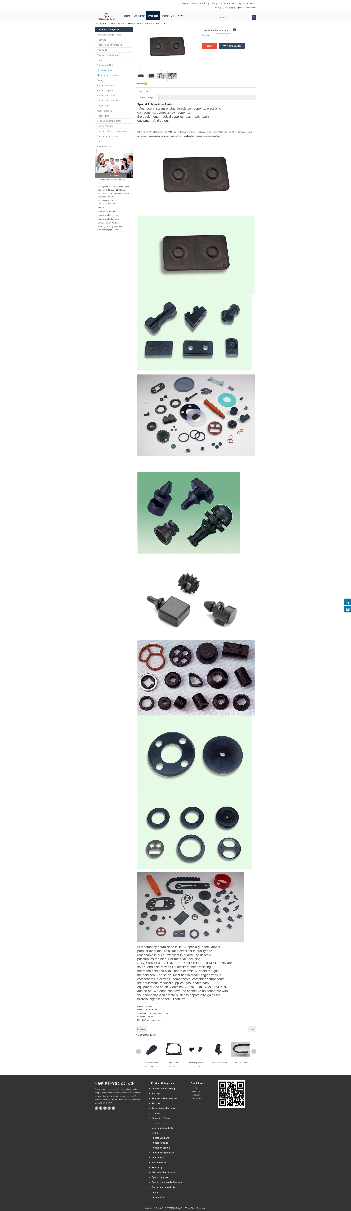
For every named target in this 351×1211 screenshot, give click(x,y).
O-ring (100, 80)
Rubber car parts (105, 90)
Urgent (100, 141)
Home (127, 16)
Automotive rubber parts (108, 55)
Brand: (141, 91)
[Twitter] (109, 1108)
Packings (101, 40)
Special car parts (105, 126)
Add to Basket (233, 46)
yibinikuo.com (108, 219)
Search (254, 17)
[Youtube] (113, 1108)
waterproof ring (104, 146)
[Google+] (100, 1108)
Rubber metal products (108, 100)
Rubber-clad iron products (109, 45)
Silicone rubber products (109, 121)
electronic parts (104, 70)
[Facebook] (96, 1108)
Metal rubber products (107, 75)
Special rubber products (108, 136)
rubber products (104, 111)
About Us (139, 16)
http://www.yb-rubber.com (108, 211)
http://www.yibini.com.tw (107, 215)
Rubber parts (103, 106)
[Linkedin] (105, 1108)
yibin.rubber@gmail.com (108, 230)
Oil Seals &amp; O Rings (109, 35)
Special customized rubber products (114, 131)
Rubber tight (103, 116)
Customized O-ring (106, 65)
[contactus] (114, 163)
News (181, 16)
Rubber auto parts (105, 85)
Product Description (147, 98)
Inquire (209, 46)
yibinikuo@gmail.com (113, 227)
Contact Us (168, 16)
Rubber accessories (218, 1063)
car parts (101, 60)
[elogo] (107, 16)
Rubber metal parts (106, 95)
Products (153, 16)
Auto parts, (102, 50)
